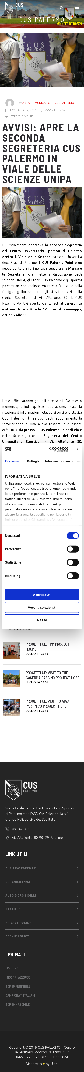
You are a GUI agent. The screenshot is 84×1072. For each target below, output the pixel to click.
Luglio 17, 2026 (37, 654)
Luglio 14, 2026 (37, 711)
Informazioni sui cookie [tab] (63, 461)
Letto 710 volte (20, 116)
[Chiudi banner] (77, 449)
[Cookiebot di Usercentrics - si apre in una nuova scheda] (51, 449)
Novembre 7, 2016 (23, 110)
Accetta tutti (42, 595)
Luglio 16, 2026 (37, 682)
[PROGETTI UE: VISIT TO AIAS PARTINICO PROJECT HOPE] (11, 707)
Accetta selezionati (42, 607)
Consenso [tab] (12, 461)
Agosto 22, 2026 (21, 629)
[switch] (73, 549)
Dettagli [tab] (33, 461)
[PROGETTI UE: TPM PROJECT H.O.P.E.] (11, 650)
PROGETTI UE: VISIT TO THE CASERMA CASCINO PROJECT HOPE (52, 675)
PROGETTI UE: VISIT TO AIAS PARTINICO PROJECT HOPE (47, 703)
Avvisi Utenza (55, 110)
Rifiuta (42, 620)
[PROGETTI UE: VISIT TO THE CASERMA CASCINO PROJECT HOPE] (11, 678)
